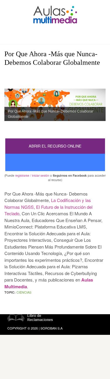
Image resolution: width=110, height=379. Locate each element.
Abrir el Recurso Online (55, 146)
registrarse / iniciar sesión (32, 175)
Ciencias (23, 292)
